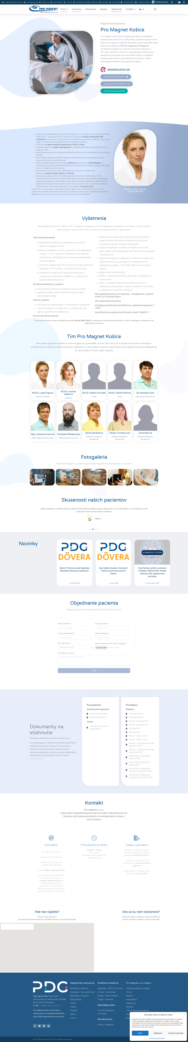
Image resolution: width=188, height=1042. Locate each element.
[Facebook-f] (35, 1026)
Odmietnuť (158, 1033)
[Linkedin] (44, 1026)
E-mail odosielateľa (66, 634)
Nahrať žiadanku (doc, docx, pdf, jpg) (110, 644)
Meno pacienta (64, 624)
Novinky (103, 9)
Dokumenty (90, 9)
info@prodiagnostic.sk (49, 1006)
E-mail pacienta (101, 624)
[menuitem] (141, 9)
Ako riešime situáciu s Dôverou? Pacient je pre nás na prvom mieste (113, 571)
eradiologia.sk (36, 758)
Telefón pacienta (102, 634)
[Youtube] (39, 1026)
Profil (63, 9)
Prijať (140, 1033)
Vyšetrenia (76, 9)
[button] (172, 2)
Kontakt (129, 9)
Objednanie (116, 9)
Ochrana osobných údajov (157, 1038)
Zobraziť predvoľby (176, 1033)
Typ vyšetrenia (64, 643)
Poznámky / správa (66, 653)
